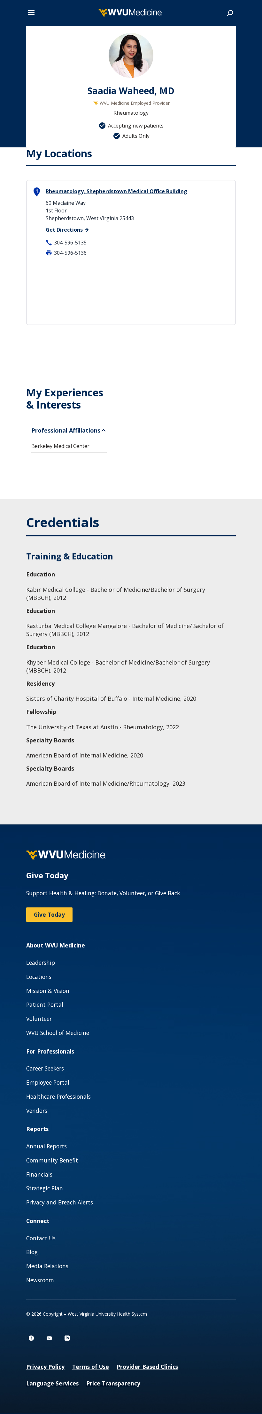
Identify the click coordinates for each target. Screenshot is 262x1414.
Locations (38, 976)
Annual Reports (46, 1146)
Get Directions (64, 229)
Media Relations (47, 1266)
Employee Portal (47, 1082)
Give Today (49, 914)
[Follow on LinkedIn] (67, 1338)
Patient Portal (44, 1004)
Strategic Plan (44, 1188)
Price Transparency (113, 1383)
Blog (32, 1252)
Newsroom (40, 1280)
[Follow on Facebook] (31, 1338)
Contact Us (41, 1238)
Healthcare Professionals (58, 1096)
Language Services (52, 1383)
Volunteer (39, 1018)
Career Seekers (45, 1068)
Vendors (36, 1110)
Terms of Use (90, 1366)
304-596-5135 (70, 242)
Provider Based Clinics (147, 1366)
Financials (39, 1174)
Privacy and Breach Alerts (59, 1202)
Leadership (40, 962)
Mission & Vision (47, 991)
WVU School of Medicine (57, 1033)
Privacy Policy (45, 1366)
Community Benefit (52, 1160)
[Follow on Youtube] (49, 1338)
